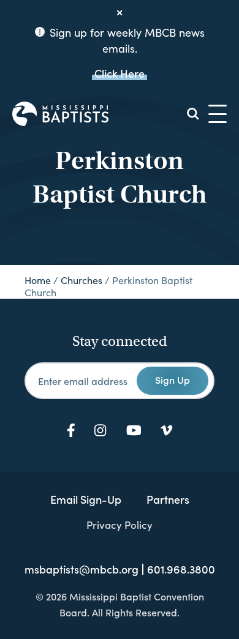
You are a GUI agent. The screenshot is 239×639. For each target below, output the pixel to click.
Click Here (119, 73)
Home (38, 280)
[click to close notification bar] (119, 13)
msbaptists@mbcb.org (81, 569)
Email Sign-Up (85, 499)
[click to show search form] (193, 114)
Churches (81, 280)
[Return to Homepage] (60, 114)
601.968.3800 (181, 569)
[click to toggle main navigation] (217, 114)
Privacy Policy (119, 524)
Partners (167, 499)
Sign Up (172, 379)
